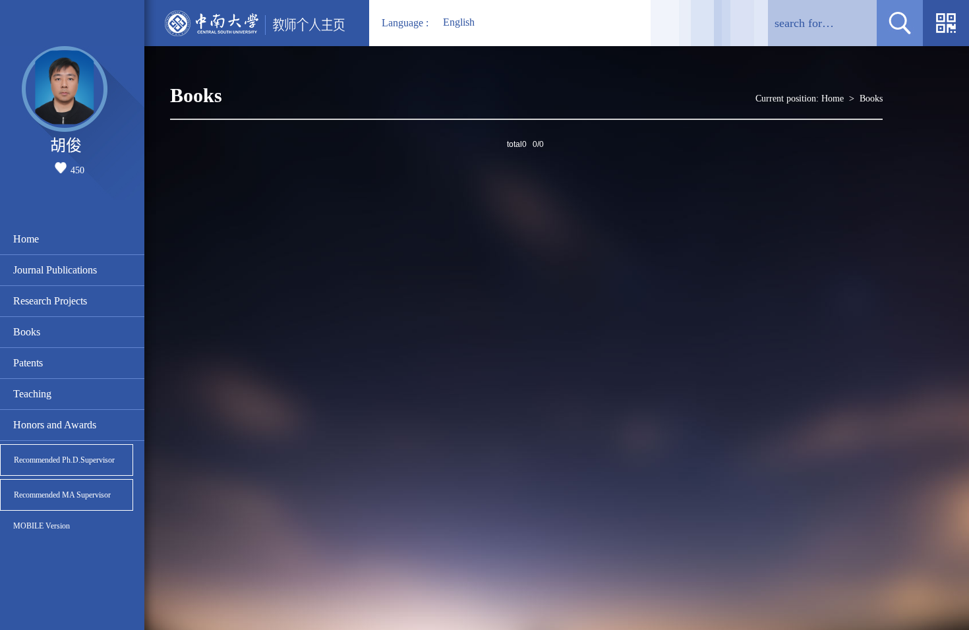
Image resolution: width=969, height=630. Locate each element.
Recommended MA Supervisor (62, 495)
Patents (28, 362)
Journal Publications (55, 269)
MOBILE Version (41, 525)
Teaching (32, 393)
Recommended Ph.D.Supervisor (64, 460)
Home (26, 238)
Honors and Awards (54, 424)
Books (26, 331)
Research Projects (50, 300)
